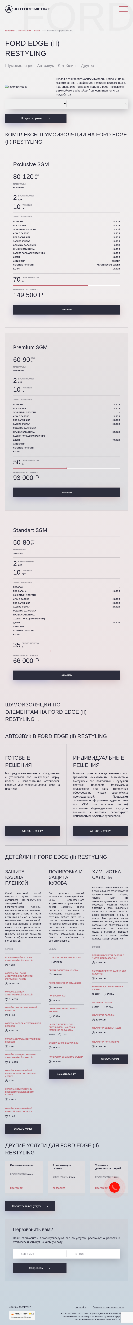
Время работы (26, 562)
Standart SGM (30, 530)
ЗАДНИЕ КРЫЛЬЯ (21, 607)
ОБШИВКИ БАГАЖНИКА (24, 611)
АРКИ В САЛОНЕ (21, 599)
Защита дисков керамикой (63, 1043)
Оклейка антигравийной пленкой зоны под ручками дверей (20, 1073)
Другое (87, 66)
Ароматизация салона (62, 1167)
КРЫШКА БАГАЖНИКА (24, 615)
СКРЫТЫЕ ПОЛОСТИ (23, 631)
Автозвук (45, 66)
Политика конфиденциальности (108, 1307)
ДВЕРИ (16, 623)
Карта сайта (80, 1307)
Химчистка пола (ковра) (105, 1042)
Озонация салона (102, 1002)
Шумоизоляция (19, 66)
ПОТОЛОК (18, 587)
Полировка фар (57, 996)
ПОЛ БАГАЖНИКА (21, 603)
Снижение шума (30, 643)
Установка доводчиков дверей (108, 1167)
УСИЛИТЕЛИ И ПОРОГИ (24, 595)
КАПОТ (16, 635)
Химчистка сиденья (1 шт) (106, 1028)
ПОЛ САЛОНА (19, 591)
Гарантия (27, 571)
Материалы (19, 550)
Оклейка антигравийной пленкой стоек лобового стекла (19, 1092)
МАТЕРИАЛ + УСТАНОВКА (25, 655)
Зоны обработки (22, 582)
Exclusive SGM (31, 164)
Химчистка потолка (103, 1015)
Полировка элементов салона (66, 1057)
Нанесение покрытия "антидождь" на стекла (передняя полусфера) (62, 1027)
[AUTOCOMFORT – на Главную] (27, 9)
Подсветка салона (21, 1165)
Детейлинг (67, 66)
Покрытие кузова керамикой (65, 983)
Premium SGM (30, 347)
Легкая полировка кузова (63, 970)
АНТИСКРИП (19, 627)
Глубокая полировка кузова (65, 957)
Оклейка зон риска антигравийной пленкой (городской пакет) (19, 976)
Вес (33, 541)
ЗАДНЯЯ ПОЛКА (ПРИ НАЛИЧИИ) (29, 619)
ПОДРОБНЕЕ (16, 1188)
